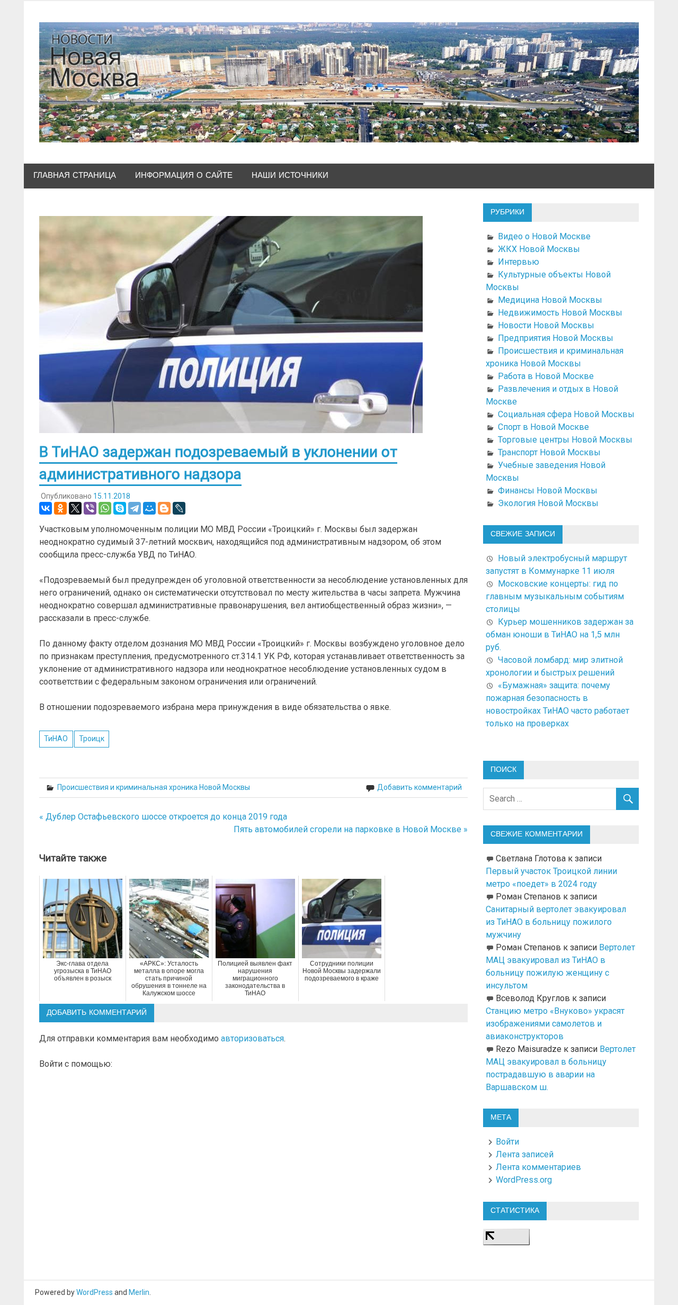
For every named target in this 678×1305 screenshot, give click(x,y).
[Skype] (119, 508)
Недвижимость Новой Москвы (560, 313)
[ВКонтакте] (45, 508)
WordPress (94, 1292)
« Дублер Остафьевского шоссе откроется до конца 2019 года (163, 817)
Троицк (91, 738)
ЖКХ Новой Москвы (539, 249)
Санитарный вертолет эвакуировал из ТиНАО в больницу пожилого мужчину (556, 922)
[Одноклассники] (60, 508)
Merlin (139, 1292)
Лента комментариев (538, 1167)
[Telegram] (134, 508)
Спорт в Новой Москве (543, 427)
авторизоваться (252, 1038)
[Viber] (90, 508)
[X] (75, 508)
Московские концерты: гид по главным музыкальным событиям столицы (555, 596)
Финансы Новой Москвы (547, 490)
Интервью (518, 262)
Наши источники (290, 175)
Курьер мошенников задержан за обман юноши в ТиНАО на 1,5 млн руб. (560, 634)
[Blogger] (164, 508)
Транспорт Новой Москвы (549, 452)
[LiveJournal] (179, 508)
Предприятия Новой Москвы (555, 338)
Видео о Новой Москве (544, 236)
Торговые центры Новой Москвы (565, 440)
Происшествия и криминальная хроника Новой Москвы (153, 787)
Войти (507, 1142)
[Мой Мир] (149, 508)
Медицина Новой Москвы (550, 300)
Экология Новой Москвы (548, 503)
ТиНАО (56, 738)
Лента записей (525, 1154)
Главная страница (74, 175)
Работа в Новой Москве (546, 376)
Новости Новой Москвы (546, 325)
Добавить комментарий (419, 787)
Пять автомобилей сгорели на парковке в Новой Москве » (351, 829)
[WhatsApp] (105, 508)
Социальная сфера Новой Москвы (566, 414)
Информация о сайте (184, 175)
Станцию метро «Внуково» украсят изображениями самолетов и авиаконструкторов (555, 1023)
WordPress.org (524, 1180)
